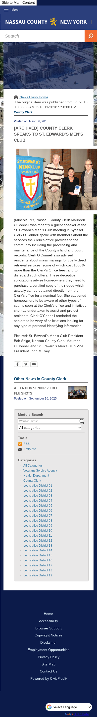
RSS (26, 443)
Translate (81, 714)
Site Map (48, 664)
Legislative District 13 (37, 545)
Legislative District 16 (37, 560)
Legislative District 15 (37, 555)
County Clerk (32, 480)
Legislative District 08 (37, 520)
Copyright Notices (48, 635)
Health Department (36, 475)
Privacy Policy (48, 657)
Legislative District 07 (37, 515)
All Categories (33, 465)
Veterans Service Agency (40, 470)
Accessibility (48, 621)
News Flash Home (33, 97)
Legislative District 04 (37, 500)
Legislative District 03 (37, 495)
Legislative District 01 (37, 485)
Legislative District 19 (37, 575)
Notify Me (29, 449)
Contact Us (48, 671)
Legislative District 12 (37, 540)
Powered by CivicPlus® (48, 678)
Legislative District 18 (37, 570)
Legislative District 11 (37, 535)
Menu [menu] (15, 10)
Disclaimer (48, 642)
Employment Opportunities (48, 650)
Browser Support (48, 628)
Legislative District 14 (37, 550)
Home (48, 614)
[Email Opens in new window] (34, 365)
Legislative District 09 (37, 525)
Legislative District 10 (37, 530)
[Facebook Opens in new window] (17, 365)
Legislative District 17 (37, 565)
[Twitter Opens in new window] (25, 365)
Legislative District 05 (37, 505)
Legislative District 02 (37, 490)
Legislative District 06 (37, 510)
